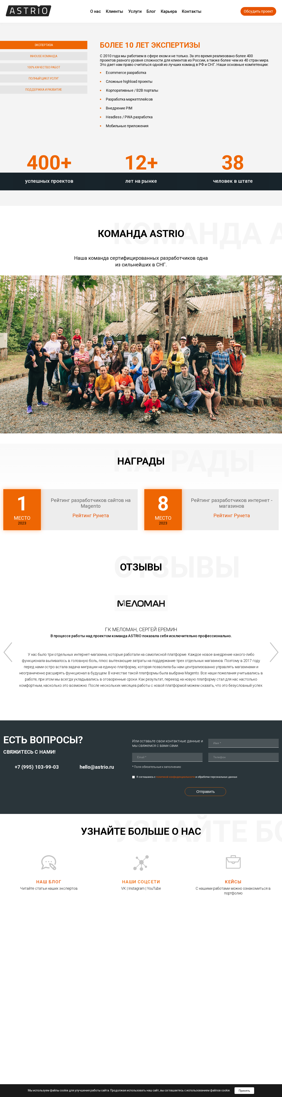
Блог (151, 11)
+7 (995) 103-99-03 (37, 767)
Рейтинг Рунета (90, 515)
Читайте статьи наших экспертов (49, 888)
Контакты (191, 11)
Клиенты (114, 11)
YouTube (154, 888)
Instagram (136, 888)
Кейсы (233, 881)
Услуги (135, 11)
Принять (244, 1090)
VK (123, 888)
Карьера (169, 11)
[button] (43, 45)
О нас (95, 11)
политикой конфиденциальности (175, 777)
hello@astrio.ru (97, 767)
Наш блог (49, 881)
